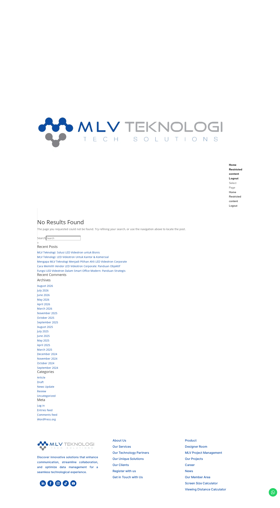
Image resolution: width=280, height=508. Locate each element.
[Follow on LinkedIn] (43, 483)
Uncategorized (46, 396)
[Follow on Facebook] (50, 483)
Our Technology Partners (131, 453)
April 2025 (43, 345)
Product (191, 440)
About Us (119, 440)
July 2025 (43, 331)
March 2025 (44, 349)
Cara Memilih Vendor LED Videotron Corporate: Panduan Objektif (78, 266)
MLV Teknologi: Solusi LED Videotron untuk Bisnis (68, 252)
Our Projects (194, 459)
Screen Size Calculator (201, 483)
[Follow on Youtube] (73, 483)
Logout (233, 178)
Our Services (122, 446)
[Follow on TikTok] (66, 483)
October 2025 (45, 318)
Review (41, 391)
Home (232, 164)
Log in (41, 405)
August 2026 (45, 286)
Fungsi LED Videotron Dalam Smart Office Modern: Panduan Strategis (81, 271)
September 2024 (47, 368)
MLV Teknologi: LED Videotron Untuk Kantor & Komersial (73, 257)
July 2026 (43, 290)
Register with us (124, 471)
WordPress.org (46, 419)
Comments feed (47, 415)
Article (41, 377)
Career (190, 465)
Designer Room (196, 446)
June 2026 (43, 295)
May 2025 (43, 340)
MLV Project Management (203, 453)
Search (41, 238)
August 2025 (45, 327)
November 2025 (47, 313)
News (189, 471)
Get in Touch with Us (128, 477)
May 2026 (43, 299)
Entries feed (45, 410)
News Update (45, 386)
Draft (40, 382)
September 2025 (47, 322)
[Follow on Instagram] (58, 483)
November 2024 (47, 358)
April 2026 (43, 304)
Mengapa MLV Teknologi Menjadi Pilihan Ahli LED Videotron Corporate (82, 261)
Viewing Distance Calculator (205, 489)
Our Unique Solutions (128, 459)
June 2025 (43, 336)
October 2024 (45, 363)
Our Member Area (197, 477)
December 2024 (47, 354)
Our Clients (121, 465)
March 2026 (44, 308)
